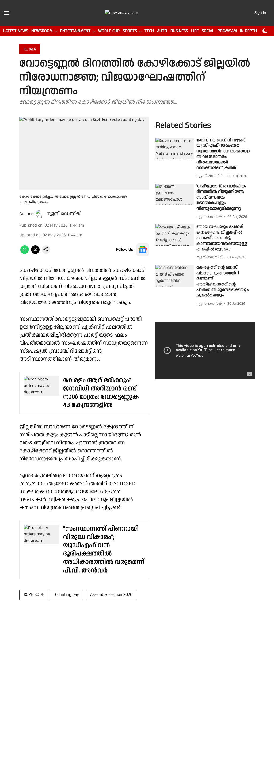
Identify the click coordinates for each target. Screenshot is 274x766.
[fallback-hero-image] (174, 148)
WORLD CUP (109, 31)
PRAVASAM (227, 31)
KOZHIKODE (34, 595)
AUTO (162, 31)
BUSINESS (179, 31)
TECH (149, 31)
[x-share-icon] (35, 253)
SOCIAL (208, 31)
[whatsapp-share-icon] (24, 253)
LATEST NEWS (15, 31)
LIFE (195, 31)
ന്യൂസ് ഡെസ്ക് (63, 213)
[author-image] (40, 213)
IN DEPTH (248, 31)
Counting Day (67, 595)
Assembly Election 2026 (111, 595)
